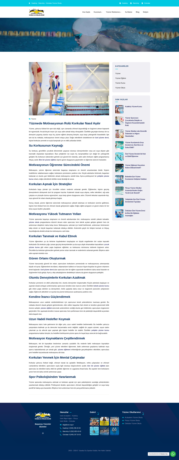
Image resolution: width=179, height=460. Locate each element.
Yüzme (95, 34)
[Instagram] (43, 433)
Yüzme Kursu (86, 34)
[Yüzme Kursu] (36, 12)
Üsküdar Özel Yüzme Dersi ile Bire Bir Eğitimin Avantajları (135, 213)
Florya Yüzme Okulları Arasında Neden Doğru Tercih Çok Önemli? (133, 190)
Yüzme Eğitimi (120, 78)
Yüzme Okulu (120, 88)
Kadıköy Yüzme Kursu (133, 106)
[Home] (42, 415)
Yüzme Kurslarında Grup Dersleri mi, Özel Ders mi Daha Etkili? (134, 145)
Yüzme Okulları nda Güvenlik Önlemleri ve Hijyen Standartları (136, 133)
